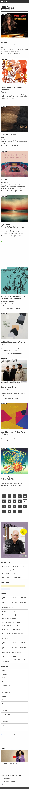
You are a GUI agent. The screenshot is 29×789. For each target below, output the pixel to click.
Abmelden (6, 589)
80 (9, 511)
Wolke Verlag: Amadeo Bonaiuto (11, 622)
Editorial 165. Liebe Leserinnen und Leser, (14, 566)
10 (14, 496)
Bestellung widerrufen (24, 788)
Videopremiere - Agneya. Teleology (12, 656)
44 (9, 501)
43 (4, 501)
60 (25, 506)
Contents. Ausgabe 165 (8, 570)
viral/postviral (6, 692)
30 (25, 496)
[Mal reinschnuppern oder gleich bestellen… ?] (14, 740)
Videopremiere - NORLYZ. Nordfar (11, 652)
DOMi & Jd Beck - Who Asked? (11, 629)
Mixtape (4, 703)
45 (14, 501)
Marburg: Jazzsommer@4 (9, 615)
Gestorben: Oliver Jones (9, 611)
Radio (3, 678)
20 (19, 496)
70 (4, 511)
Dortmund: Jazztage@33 (9, 607)
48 (4, 506)
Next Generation (6, 685)
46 (19, 501)
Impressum (5, 729)
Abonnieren (6, 778)
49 (9, 506)
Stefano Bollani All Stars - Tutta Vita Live (13, 626)
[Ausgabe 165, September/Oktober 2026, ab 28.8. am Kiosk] (14, 540)
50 (14, 506)
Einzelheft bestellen (9, 781)
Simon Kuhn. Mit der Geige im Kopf (12, 577)
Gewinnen (5, 721)
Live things (5, 710)
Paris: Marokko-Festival (9, 618)
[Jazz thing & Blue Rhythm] (8, 9)
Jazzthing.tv (5, 699)
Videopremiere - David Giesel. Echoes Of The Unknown (13, 660)
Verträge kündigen (14, 788)
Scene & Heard (6, 714)
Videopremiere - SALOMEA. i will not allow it (14, 603)
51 (19, 506)
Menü (6, 1)
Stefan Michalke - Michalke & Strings (12, 633)
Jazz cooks (5, 696)
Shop (3, 725)
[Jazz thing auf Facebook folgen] (14, 768)
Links (3, 718)
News (3, 670)
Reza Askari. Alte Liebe (8, 573)
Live (3, 707)
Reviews (4, 674)
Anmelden (13, 586)
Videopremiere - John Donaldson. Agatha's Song (14, 598)
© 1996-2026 (6, 788)
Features (4, 688)
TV (3, 681)
